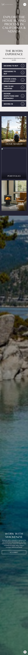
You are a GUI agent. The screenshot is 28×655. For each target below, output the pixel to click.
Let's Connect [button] (14, 552)
